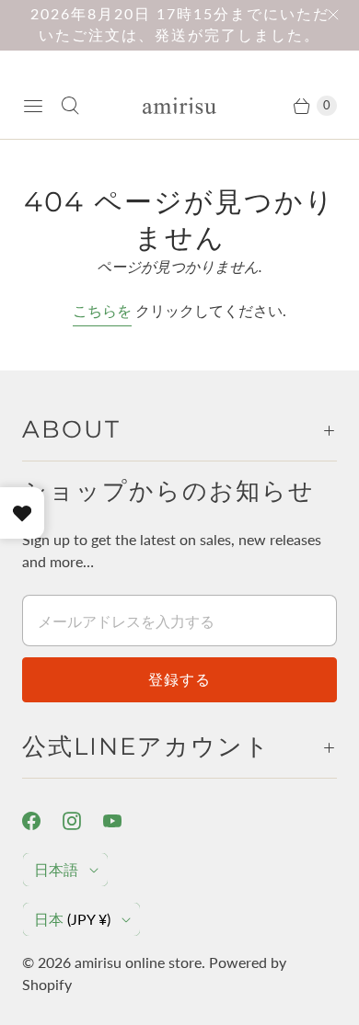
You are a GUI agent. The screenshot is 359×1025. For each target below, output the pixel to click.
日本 (72, 919)
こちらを (102, 310)
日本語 (56, 869)
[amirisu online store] (179, 106)
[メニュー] (33, 106)
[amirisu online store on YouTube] (123, 821)
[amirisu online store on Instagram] (83, 821)
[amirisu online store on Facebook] (42, 821)
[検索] (70, 106)
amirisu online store (138, 962)
